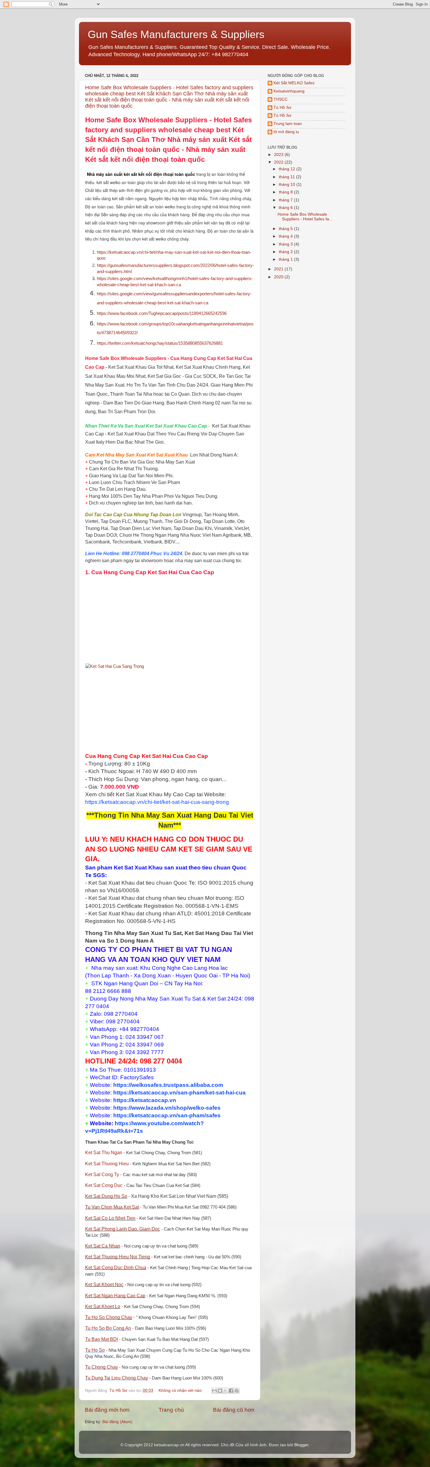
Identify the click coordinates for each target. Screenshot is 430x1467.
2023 (279, 154)
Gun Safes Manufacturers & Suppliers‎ (176, 34)
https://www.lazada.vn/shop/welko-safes (167, 1108)
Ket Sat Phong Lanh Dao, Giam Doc (122, 1228)
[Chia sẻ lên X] (225, 1391)
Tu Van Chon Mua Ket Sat (112, 1207)
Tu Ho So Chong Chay (108, 1317)
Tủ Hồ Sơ (282, 107)
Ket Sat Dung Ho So (106, 1196)
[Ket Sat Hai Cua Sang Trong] (114, 666)
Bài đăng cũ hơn (233, 1410)
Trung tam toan (288, 123)
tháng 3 (286, 244)
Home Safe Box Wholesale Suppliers (147, 120)
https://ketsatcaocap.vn (144, 1100)
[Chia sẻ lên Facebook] (231, 1391)
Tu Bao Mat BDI (101, 1339)
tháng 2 (286, 252)
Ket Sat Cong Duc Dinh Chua (115, 1267)
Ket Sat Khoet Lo (102, 1306)
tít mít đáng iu (286, 132)
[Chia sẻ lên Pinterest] (237, 1391)
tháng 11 (287, 177)
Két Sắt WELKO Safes (294, 83)
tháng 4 (286, 236)
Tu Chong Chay (101, 1367)
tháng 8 (286, 192)
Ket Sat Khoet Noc (104, 1284)
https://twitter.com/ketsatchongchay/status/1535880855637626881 (160, 343)
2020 (279, 277)
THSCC (281, 99)
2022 (279, 162)
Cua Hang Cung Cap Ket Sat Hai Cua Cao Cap (152, 572)
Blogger (301, 1445)
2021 (279, 269)
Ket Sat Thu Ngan (103, 1152)
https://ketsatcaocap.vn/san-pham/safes (167, 1115)
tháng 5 (286, 229)
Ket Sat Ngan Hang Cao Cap (115, 1295)
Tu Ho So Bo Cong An (108, 1328)
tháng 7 (286, 200)
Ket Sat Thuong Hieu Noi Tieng (117, 1256)
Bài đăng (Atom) (117, 1422)
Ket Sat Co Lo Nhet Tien (110, 1218)
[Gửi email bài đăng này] (214, 1391)
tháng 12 (287, 169)
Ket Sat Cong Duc (104, 1185)
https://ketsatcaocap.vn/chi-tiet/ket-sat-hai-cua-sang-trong (157, 802)
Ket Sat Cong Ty (102, 1174)
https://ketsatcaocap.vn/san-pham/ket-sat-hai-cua (179, 1092)
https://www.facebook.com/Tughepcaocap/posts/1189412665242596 (162, 313)
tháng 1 (286, 259)
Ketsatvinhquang (289, 91)
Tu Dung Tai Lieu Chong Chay (116, 1377)
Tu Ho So (95, 1350)
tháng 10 (287, 184)
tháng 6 (286, 207)
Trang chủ (171, 1410)
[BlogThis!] (220, 1391)
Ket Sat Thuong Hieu (107, 1163)
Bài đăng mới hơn (107, 1410)
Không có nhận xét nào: (181, 1390)
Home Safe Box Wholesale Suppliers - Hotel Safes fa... (305, 216)
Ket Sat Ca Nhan (102, 1245)
